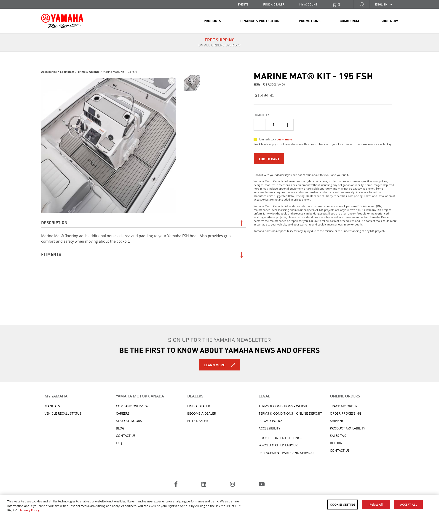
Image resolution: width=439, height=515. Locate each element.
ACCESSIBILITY (269, 428)
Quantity (261, 114)
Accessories (49, 72)
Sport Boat (67, 72)
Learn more (284, 139)
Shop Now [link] (389, 20)
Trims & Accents (88, 72)
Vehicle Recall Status (63, 413)
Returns (337, 443)
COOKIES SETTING (342, 504)
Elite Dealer (197, 420)
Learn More (214, 364)
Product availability (347, 428)
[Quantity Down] (259, 124)
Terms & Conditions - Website (284, 406)
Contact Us (126, 435)
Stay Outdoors (129, 420)
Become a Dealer (201, 413)
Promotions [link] (310, 20)
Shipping (337, 420)
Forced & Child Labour (278, 445)
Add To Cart (269, 158)
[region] (219, 505)
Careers (123, 413)
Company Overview (132, 406)
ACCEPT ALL (408, 504)
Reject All (376, 504)
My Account (308, 4)
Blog (120, 428)
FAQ (119, 443)
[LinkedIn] (204, 484)
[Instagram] (232, 484)
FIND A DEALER (274, 4)
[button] (361, 4)
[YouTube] (261, 484)
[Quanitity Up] (287, 124)
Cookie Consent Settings (280, 438)
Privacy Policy (271, 420)
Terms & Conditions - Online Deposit (290, 413)
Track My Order (343, 406)
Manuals (52, 406)
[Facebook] (176, 484)
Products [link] (212, 20)
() (338, 4)
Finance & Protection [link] (260, 20)
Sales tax (338, 435)
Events (243, 4)
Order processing (345, 413)
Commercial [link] (350, 20)
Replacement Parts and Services (286, 453)
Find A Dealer (198, 406)
